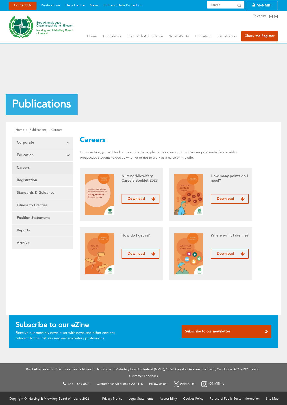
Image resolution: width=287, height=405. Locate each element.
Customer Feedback (143, 376)
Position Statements (33, 218)
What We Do (179, 36)
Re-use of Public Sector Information (235, 398)
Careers (23, 168)
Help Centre (75, 5)
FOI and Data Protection (123, 5)
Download (136, 199)
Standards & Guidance (145, 36)
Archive (23, 243)
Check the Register (259, 36)
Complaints (112, 36)
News (94, 5)
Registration (227, 36)
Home (92, 36)
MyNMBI (264, 5)
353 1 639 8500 (79, 384)
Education (203, 36)
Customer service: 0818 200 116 (120, 384)
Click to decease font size (271, 17)
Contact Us (22, 5)
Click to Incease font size (276, 17)
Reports (23, 230)
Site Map (272, 398)
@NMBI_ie (187, 384)
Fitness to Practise (32, 205)
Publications (50, 5)
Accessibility (168, 398)
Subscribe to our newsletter (207, 331)
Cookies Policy (193, 398)
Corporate (25, 142)
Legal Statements (141, 398)
